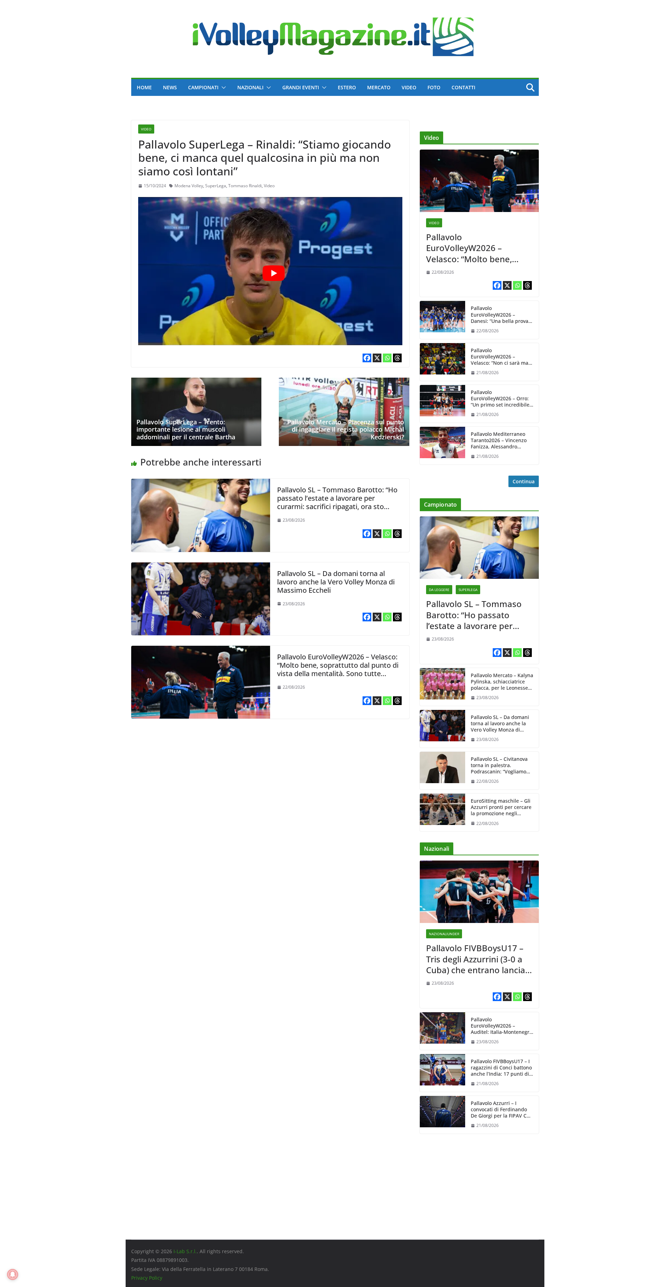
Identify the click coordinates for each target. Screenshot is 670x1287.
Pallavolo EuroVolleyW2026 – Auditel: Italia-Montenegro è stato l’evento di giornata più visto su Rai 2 (502, 1026)
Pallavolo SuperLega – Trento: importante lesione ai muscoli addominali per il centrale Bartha (185, 429)
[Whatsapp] (387, 358)
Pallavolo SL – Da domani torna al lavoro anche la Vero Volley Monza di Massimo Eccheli (336, 582)
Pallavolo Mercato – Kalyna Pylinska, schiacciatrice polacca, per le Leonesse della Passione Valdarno (502, 681)
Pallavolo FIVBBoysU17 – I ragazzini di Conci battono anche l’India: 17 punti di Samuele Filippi (501, 1067)
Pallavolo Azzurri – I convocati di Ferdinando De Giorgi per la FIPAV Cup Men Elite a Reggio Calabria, (502, 1109)
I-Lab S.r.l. (185, 1251)
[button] (222, 87)
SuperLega (215, 186)
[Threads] (397, 358)
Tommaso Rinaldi (245, 186)
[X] (377, 358)
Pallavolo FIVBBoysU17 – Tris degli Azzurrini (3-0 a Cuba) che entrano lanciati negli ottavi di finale (478, 958)
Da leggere (439, 589)
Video (409, 87)
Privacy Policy (146, 1277)
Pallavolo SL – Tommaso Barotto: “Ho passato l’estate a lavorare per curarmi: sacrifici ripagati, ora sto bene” (337, 502)
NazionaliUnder (444, 933)
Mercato (378, 87)
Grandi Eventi (300, 87)
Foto (433, 87)
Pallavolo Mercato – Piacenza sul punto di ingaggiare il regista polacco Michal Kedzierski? (345, 429)
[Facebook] (367, 358)
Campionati (203, 87)
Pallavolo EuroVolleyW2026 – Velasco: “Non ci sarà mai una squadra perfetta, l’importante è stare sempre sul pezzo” (500, 356)
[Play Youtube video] (273, 273)
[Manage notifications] (12, 1274)
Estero (347, 87)
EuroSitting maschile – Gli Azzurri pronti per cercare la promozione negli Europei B (501, 807)
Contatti (463, 87)
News (170, 87)
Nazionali (250, 87)
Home (144, 87)
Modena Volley (188, 186)
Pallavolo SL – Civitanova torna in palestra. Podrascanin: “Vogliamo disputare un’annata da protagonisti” (499, 765)
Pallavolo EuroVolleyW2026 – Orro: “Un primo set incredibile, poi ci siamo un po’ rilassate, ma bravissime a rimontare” (501, 398)
